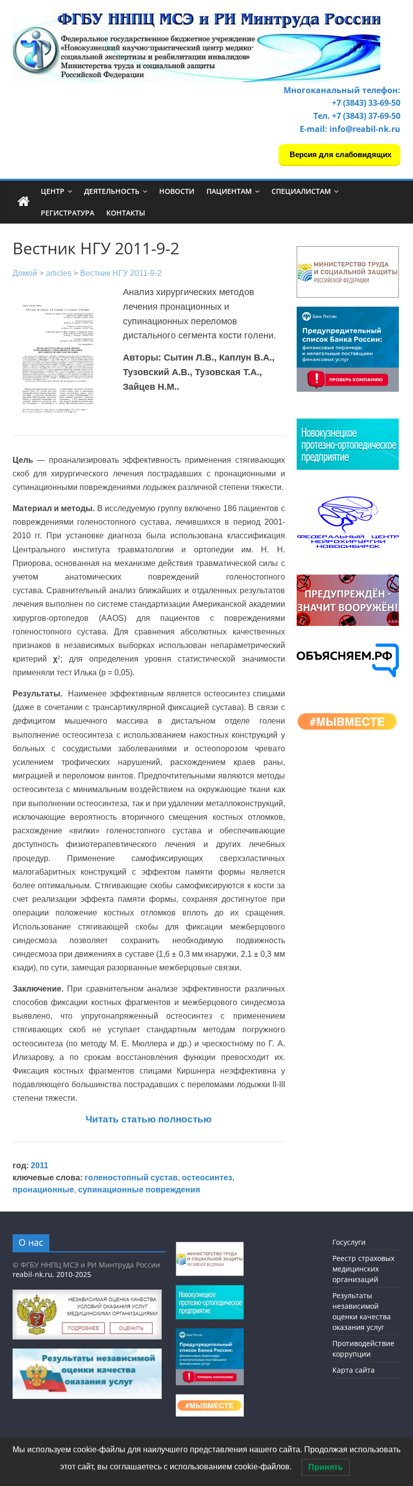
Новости (176, 191)
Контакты (125, 213)
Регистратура (67, 213)
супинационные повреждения (139, 1189)
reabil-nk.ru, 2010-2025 (52, 1274)
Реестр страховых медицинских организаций (363, 1268)
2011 (39, 1165)
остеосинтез (207, 1177)
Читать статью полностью (149, 1119)
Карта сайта (353, 1370)
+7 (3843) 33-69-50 (366, 102)
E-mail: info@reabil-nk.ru (350, 128)
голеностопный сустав (131, 1177)
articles (59, 273)
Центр (52, 191)
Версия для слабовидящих (339, 154)
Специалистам (301, 191)
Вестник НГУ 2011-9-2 (121, 273)
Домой (25, 273)
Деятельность (112, 191)
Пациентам (229, 191)
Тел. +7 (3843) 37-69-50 (356, 115)
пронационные (43, 1189)
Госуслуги (349, 1242)
